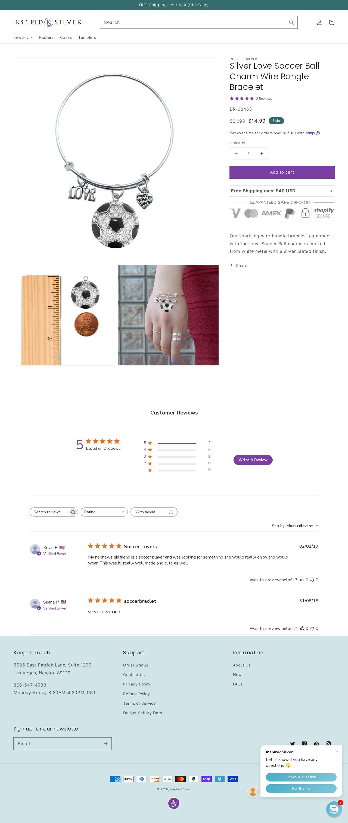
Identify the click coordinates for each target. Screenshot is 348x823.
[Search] (291, 22)
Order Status (135, 665)
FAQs (238, 684)
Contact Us (134, 674)
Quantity (237, 143)
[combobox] (104, 512)
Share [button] (241, 265)
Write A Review (253, 459)
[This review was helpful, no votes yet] (302, 580)
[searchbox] (49, 512)
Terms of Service (139, 703)
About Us (242, 665)
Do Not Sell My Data (142, 712)
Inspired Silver (180, 789)
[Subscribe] (105, 743)
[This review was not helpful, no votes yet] (312, 580)
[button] (174, 803)
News (238, 674)
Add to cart (282, 172)
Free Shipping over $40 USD (263, 190)
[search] (199, 22)
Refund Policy (136, 693)
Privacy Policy (136, 684)
